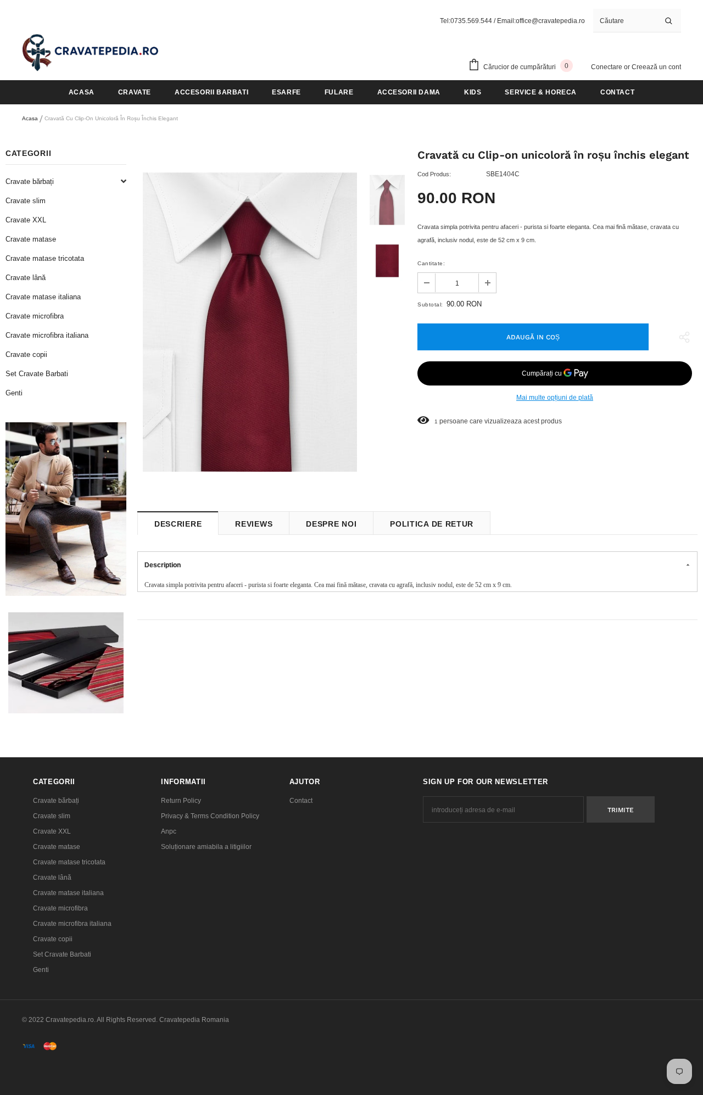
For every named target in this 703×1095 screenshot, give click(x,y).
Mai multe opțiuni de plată (554, 397)
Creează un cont (656, 67)
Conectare (607, 67)
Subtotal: (430, 304)
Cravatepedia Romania (194, 1020)
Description (162, 565)
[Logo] (90, 52)
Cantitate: (431, 263)
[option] (250, 322)
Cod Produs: (434, 174)
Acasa (30, 118)
